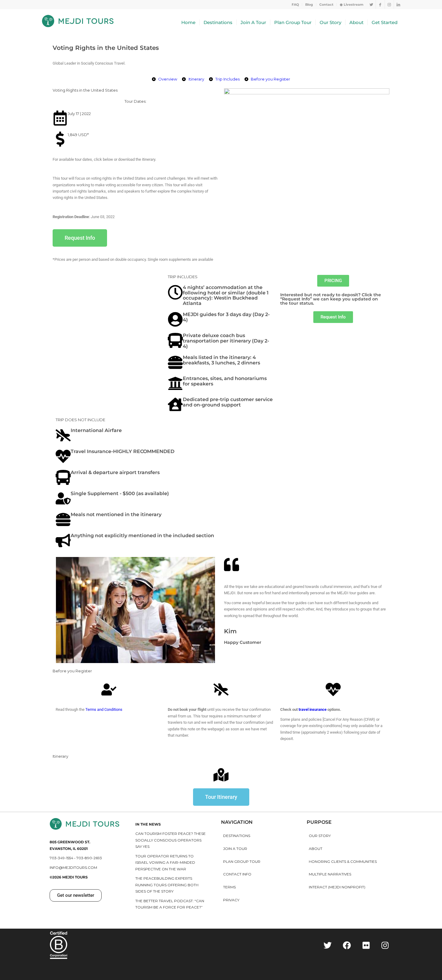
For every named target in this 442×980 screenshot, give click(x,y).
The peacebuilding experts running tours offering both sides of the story (166, 884)
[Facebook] (346, 945)
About (315, 848)
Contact (326, 4)
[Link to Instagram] (389, 4)
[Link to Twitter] (371, 4)
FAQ (295, 4)
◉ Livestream (352, 4)
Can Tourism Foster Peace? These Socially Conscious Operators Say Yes (170, 840)
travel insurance (313, 709)
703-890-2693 (89, 858)
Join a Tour (235, 848)
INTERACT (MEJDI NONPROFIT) (337, 887)
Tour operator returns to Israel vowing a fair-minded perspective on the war (165, 862)
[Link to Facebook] (380, 4)
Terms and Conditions (103, 709)
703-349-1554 (61, 858)
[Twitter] (328, 945)
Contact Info (237, 874)
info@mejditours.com (73, 867)
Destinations (236, 835)
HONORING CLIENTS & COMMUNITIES (343, 861)
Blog (309, 4)
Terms (229, 887)
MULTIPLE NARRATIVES (330, 874)
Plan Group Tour (241, 861)
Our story (320, 835)
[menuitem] (295, 4)
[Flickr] (366, 945)
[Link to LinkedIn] (398, 4)
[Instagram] (385, 945)
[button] (333, 317)
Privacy (231, 900)
